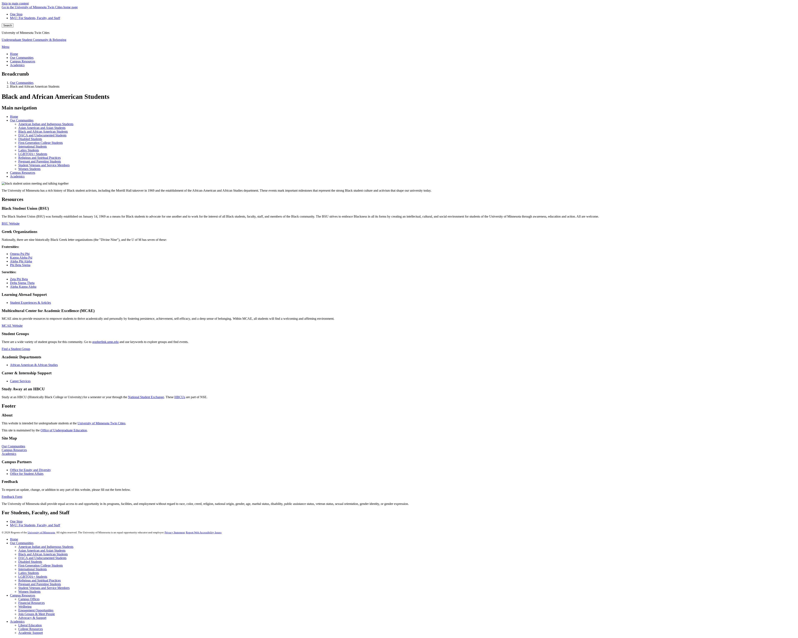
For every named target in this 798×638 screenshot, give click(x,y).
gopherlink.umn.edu (105, 342)
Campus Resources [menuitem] (22, 61)
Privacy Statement (175, 532)
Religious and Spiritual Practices (39, 157)
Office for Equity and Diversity (30, 470)
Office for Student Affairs (26, 473)
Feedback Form (12, 496)
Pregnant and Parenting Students (39, 161)
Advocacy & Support (32, 618)
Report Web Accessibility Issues (204, 532)
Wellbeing (25, 606)
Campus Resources (22, 172)
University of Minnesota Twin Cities (101, 423)
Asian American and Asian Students (41, 128)
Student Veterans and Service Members (44, 165)
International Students (32, 146)
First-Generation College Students (40, 142)
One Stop (16, 14)
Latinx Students (28, 150)
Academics (17, 176)
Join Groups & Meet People (36, 614)
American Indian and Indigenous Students (45, 124)
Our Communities (21, 82)
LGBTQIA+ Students (32, 154)
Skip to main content (15, 3)
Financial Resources (31, 603)
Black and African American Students (43, 131)
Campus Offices (28, 599)
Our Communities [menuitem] (21, 57)
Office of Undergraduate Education (64, 430)
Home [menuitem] (14, 54)
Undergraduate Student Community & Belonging (34, 40)
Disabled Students (30, 139)
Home (14, 116)
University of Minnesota (41, 532)
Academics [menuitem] (17, 65)
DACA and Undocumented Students (42, 135)
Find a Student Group (16, 349)
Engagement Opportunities (35, 610)
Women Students (29, 169)
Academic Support (30, 632)
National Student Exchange (146, 397)
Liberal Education (30, 625)
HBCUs (179, 397)
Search (7, 25)
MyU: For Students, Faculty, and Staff (35, 18)
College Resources (30, 629)
